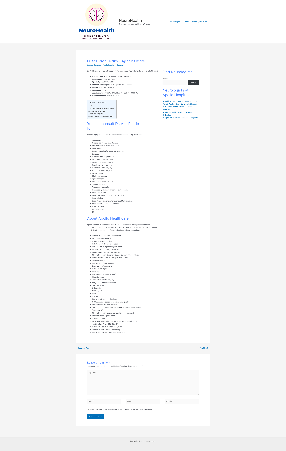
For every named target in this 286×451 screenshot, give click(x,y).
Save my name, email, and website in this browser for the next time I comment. (121, 409)
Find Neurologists (96, 113)
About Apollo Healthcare (98, 111)
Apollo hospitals (109, 65)
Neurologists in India (200, 22)
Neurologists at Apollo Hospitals (101, 116)
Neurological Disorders (179, 22)
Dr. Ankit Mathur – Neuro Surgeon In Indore (180, 101)
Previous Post (82, 348)
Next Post (205, 348)
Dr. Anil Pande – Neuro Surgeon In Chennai (180, 104)
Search (165, 78)
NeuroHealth (130, 20)
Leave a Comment (94, 65)
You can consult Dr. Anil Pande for (102, 108)
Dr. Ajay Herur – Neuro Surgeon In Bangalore (180, 118)
